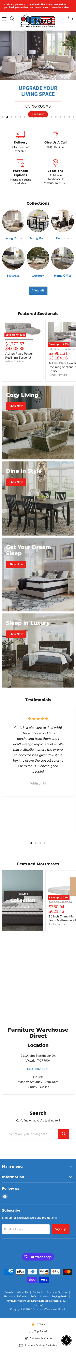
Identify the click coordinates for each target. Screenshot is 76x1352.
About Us (22, 1292)
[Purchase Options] (20, 172)
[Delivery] (20, 142)
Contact (37, 1292)
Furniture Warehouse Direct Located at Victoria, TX (36, 1301)
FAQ (33, 1296)
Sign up (60, 1229)
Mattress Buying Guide (53, 1296)
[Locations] (55, 172)
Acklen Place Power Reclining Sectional (19, 356)
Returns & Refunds (15, 1296)
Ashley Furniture (14, 361)
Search (9, 1292)
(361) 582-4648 (38, 1069)
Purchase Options (56, 1292)
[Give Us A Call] (55, 142)
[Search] (63, 1134)
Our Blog (38, 1305)
